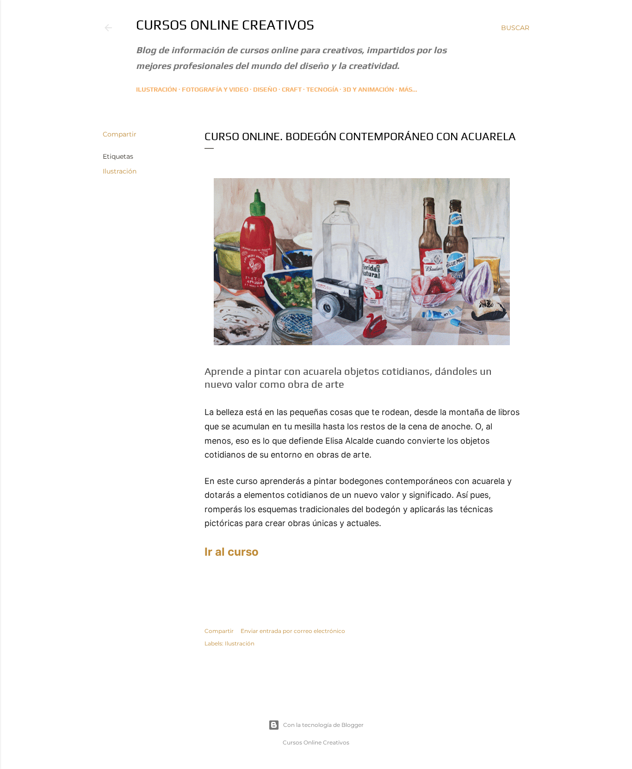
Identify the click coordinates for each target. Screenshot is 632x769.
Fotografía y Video (215, 89)
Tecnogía (322, 89)
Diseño (265, 89)
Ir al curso (231, 551)
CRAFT (292, 89)
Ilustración (156, 89)
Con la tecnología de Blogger (323, 724)
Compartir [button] (119, 134)
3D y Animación (368, 89)
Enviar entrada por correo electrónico (293, 630)
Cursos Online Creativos (225, 25)
